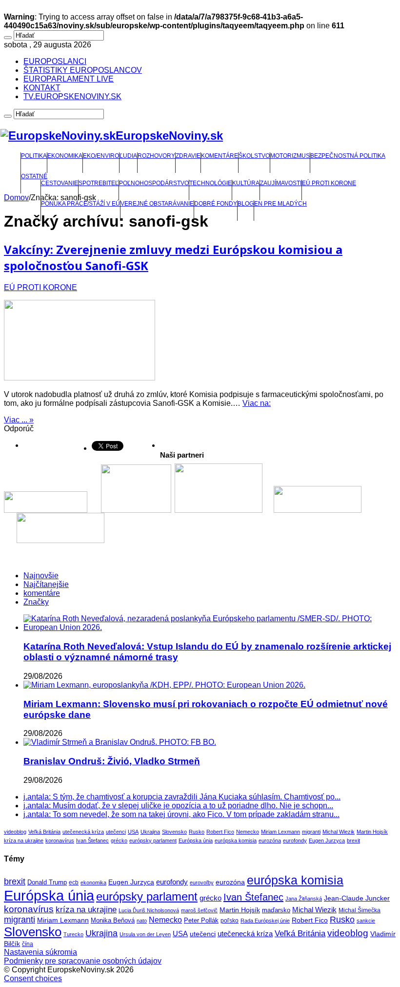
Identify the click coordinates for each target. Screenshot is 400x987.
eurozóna (270, 840)
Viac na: (256, 403)
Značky (36, 602)
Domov (16, 197)
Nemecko (247, 832)
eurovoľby (202, 882)
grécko (119, 840)
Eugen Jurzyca (327, 840)
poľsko (229, 920)
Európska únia (196, 840)
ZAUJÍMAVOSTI (280, 183)
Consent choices (33, 978)
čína (27, 944)
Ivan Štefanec (92, 840)
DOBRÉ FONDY (215, 203)
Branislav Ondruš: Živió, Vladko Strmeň (111, 761)
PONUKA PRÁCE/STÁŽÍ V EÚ (80, 203)
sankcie (366, 921)
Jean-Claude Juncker (357, 898)
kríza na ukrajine (23, 840)
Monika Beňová (113, 920)
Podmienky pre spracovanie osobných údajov (82, 961)
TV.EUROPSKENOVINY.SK (72, 96)
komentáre (41, 593)
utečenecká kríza (83, 832)
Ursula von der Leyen (145, 934)
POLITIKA (34, 155)
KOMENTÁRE (219, 155)
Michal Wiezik (338, 832)
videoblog (15, 832)
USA (133, 832)
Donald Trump (47, 882)
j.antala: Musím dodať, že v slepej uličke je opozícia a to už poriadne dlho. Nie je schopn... (178, 805)
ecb (74, 882)
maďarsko (276, 910)
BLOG (246, 203)
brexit (353, 840)
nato (142, 921)
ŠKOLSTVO (254, 155)
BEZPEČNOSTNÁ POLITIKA (347, 155)
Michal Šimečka (359, 910)
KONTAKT (41, 88)
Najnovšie (41, 575)
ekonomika (93, 882)
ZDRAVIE (188, 155)
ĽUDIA (128, 155)
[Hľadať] (8, 37)
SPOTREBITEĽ (99, 183)
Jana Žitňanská (303, 899)
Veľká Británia (44, 832)
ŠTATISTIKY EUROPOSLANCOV (82, 70)
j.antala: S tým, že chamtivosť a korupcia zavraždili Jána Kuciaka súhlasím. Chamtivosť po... (181, 797)
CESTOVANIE (59, 183)
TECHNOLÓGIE (210, 183)
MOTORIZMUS (290, 155)
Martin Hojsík (372, 832)
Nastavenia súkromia (40, 952)
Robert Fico (220, 832)
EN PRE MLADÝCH (280, 203)
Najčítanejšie (46, 584)
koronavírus (59, 840)
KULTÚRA (246, 183)
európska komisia (236, 840)
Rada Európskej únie (265, 921)
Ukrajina (150, 832)
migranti (311, 832)
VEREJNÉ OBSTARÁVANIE (157, 203)
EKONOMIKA (64, 155)
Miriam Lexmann (280, 832)
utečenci (116, 832)
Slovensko (174, 832)
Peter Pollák (201, 920)
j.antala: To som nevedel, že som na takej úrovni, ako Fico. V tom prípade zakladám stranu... (181, 814)
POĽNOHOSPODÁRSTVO (154, 183)
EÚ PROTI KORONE (329, 183)
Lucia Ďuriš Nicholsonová (149, 910)
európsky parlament (153, 840)
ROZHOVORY (156, 155)
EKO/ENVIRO (101, 155)
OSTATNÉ (34, 176)
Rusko (196, 832)
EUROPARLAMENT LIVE (68, 79)
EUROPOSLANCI (54, 61)
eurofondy (295, 840)
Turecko (73, 934)
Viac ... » (19, 420)
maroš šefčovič (199, 910)
